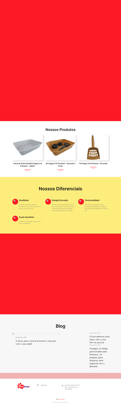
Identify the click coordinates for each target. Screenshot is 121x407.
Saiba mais (27, 169)
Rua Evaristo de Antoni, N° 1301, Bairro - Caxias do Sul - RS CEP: (72, 387)
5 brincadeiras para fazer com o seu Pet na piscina (100, 339)
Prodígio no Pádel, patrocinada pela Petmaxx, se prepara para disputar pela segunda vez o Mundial (99, 357)
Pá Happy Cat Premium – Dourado (93, 163)
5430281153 (44, 385)
